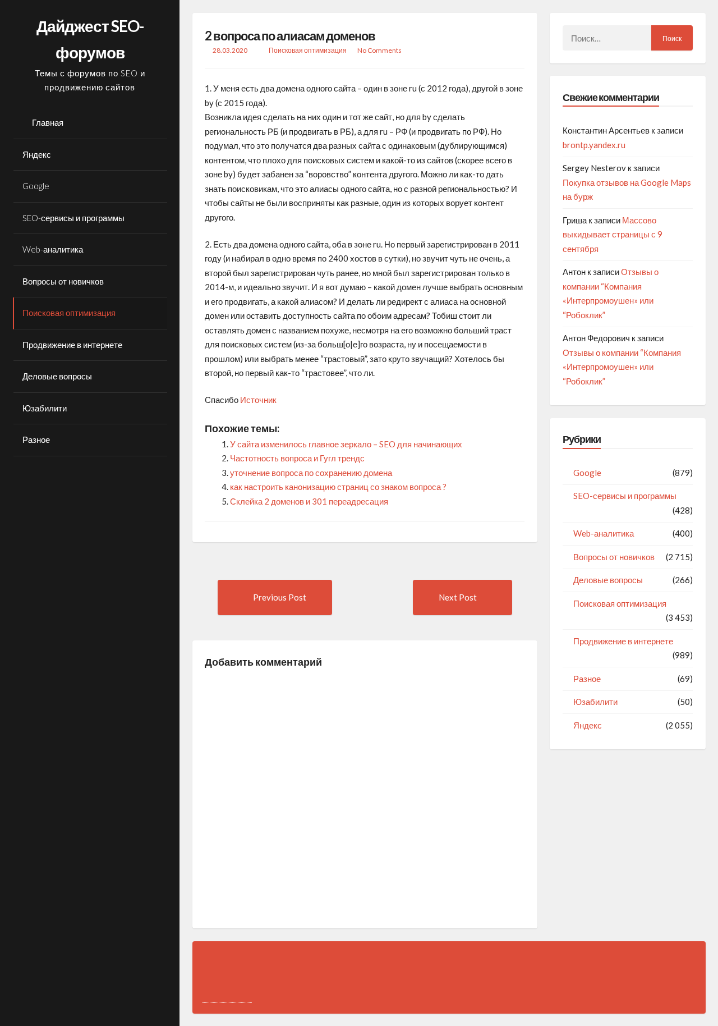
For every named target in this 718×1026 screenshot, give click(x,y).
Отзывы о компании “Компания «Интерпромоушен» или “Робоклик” (622, 366)
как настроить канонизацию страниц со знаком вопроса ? (338, 487)
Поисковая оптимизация (69, 313)
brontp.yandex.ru (594, 145)
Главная (47, 122)
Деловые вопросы (57, 376)
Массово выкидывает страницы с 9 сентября (612, 234)
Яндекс (36, 154)
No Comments (379, 50)
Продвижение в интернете (72, 345)
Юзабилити (44, 408)
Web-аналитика (52, 249)
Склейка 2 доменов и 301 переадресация (309, 501)
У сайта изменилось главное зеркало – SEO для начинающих (346, 444)
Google (35, 186)
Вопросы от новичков (63, 281)
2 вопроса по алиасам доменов (290, 35)
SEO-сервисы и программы (73, 218)
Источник (258, 400)
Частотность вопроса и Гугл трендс (297, 458)
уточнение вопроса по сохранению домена (311, 473)
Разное (36, 439)
